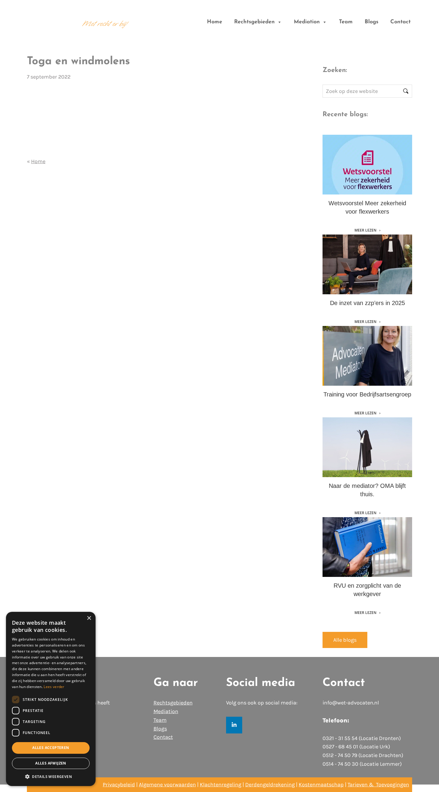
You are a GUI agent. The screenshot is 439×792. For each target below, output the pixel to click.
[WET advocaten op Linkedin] (234, 725)
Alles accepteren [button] (50, 747)
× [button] (89, 618)
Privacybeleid (119, 784)
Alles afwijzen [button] (50, 763)
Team (346, 22)
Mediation (307, 22)
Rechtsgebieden (254, 22)
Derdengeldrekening (270, 784)
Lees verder (54, 686)
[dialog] (51, 699)
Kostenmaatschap (321, 784)
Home (214, 22)
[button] (51, 776)
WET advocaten (48, 18)
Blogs (371, 22)
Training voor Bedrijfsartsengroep (367, 394)
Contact (400, 22)
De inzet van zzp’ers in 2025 (367, 303)
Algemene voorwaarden (167, 784)
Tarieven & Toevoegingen (378, 784)
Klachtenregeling (220, 784)
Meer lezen (365, 230)
